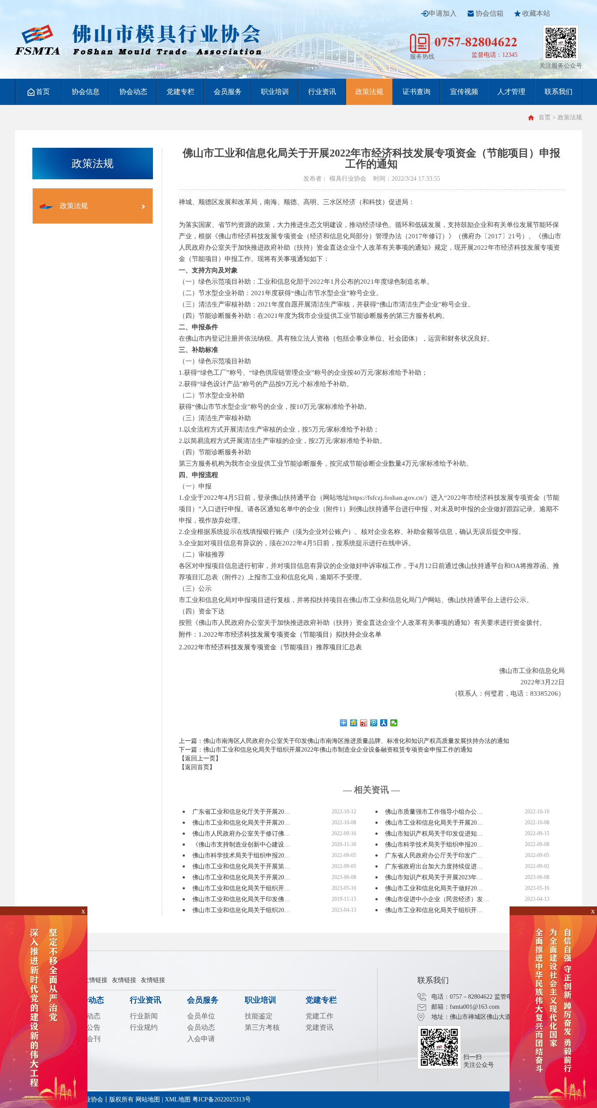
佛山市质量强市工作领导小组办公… (434, 811)
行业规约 (144, 1027)
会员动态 (201, 1027)
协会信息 (86, 91)
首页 (43, 91)
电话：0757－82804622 (462, 996)
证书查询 (416, 91)
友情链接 (95, 980)
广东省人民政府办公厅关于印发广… (434, 855)
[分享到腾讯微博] (374, 722)
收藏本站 (536, 13)
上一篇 (344, 741)
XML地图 (178, 1099)
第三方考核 (262, 1027)
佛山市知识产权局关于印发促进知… (434, 833)
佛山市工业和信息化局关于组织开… (241, 888)
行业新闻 (144, 1016)
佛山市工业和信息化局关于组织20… (241, 910)
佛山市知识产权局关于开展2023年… (434, 877)
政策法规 (369, 91)
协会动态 (133, 91)
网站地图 (147, 1099)
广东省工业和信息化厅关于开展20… (241, 811)
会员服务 (228, 91)
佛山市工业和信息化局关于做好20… (434, 888)
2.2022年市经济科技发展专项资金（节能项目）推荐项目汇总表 (270, 647)
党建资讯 (319, 1027)
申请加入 (443, 13)
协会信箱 (489, 13)
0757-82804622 (475, 41)
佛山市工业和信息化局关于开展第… (241, 866)
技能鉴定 (259, 1016)
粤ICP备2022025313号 (221, 1099)
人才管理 (511, 91)
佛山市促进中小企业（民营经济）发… (437, 899)
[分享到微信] (394, 722)
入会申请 (201, 1038)
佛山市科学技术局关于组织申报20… (434, 844)
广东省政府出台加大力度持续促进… (434, 866)
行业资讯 (322, 91)
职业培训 (275, 91)
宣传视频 (464, 91)
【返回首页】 (197, 767)
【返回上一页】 (200, 758)
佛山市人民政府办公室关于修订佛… (241, 833)
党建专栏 (180, 91)
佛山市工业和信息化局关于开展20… (241, 822)
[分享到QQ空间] (354, 722)
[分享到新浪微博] (364, 722)
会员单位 (201, 1016)
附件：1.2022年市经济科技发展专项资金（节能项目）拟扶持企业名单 (280, 634)
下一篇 (325, 749)
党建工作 (319, 1016)
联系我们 (559, 91)
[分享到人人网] (384, 722)
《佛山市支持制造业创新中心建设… (241, 844)
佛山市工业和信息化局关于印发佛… (241, 899)
